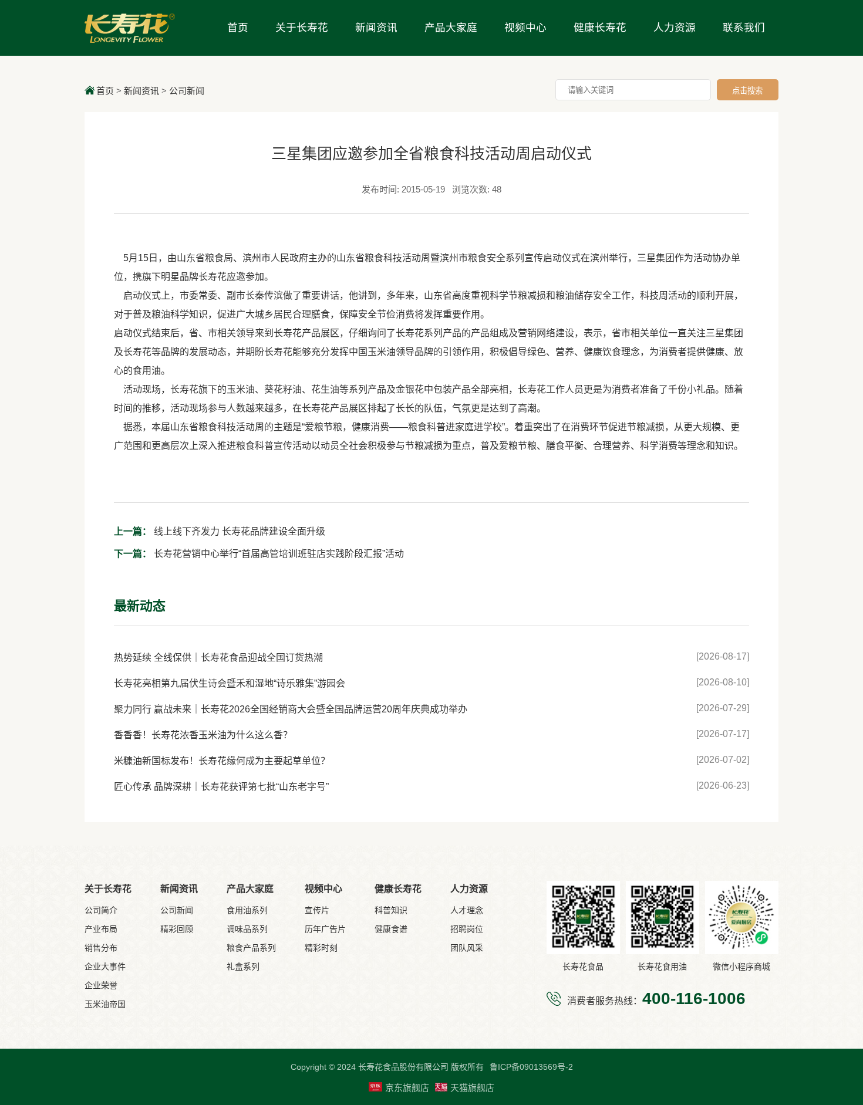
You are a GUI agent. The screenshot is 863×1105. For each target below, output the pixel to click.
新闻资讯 (376, 27)
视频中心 (525, 27)
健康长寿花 (600, 27)
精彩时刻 (321, 947)
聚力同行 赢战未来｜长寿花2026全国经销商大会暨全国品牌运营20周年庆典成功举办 (290, 709)
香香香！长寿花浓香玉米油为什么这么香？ (203, 735)
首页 (237, 27)
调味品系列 (247, 929)
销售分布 (101, 947)
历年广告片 (325, 929)
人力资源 (674, 27)
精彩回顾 (176, 929)
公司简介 (101, 910)
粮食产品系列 (251, 947)
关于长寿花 (301, 27)
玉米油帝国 (105, 1004)
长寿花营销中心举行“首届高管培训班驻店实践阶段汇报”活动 (259, 554)
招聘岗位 (466, 929)
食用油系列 (247, 910)
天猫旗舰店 (472, 1088)
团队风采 (466, 947)
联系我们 (744, 27)
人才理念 (466, 910)
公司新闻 (186, 91)
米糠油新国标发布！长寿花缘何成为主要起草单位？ (222, 761)
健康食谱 (391, 929)
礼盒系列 (243, 966)
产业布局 (101, 929)
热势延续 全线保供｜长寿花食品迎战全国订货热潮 (218, 658)
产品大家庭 (450, 27)
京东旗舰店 (407, 1088)
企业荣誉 (101, 985)
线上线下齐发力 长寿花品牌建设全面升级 (219, 531)
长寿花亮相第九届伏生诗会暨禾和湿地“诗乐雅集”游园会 (229, 683)
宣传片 (317, 910)
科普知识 (391, 910)
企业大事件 (105, 966)
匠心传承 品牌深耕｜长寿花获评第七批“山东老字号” (221, 787)
